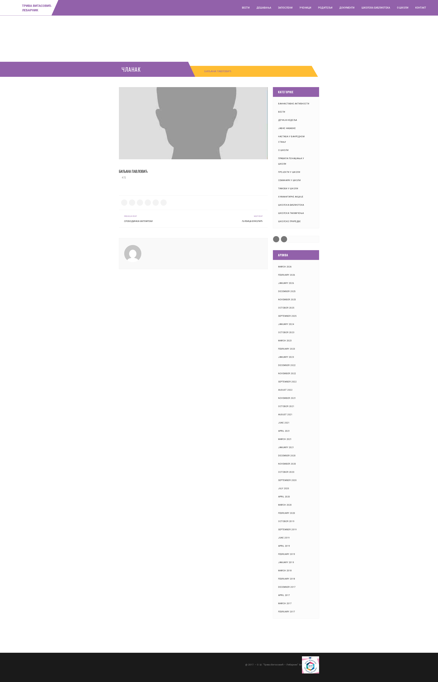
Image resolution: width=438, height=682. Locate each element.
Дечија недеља (287, 120)
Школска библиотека (291, 205)
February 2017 (286, 611)
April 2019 (284, 546)
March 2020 (285, 505)
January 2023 (286, 357)
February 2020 (286, 513)
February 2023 (286, 349)
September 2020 (287, 480)
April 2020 (284, 497)
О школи (283, 150)
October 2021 (286, 406)
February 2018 (286, 579)
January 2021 (286, 447)
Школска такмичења (291, 213)
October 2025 (286, 308)
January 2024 (286, 324)
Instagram (284, 239)
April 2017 (284, 595)
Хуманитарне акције (290, 197)
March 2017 (285, 603)
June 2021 (283, 423)
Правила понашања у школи (291, 161)
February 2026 (286, 275)
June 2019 (283, 538)
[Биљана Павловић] (193, 123)
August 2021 (285, 414)
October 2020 (286, 472)
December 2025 (287, 291)
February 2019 (286, 554)
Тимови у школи (288, 188)
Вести (281, 112)
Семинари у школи (289, 180)
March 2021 (285, 439)
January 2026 (286, 283)
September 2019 (287, 529)
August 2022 (285, 390)
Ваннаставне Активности (293, 103)
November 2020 (287, 464)
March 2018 (285, 570)
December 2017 (287, 587)
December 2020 (287, 455)
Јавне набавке (287, 128)
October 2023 (286, 332)
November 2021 (287, 398)
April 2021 (284, 431)
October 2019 (286, 521)
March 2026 (285, 267)
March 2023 (285, 340)
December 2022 (287, 365)
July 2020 (283, 488)
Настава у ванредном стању (291, 139)
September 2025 (287, 316)
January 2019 (286, 562)
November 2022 (287, 373)
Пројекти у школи (289, 172)
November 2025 (287, 299)
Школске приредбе (289, 221)
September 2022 (287, 382)
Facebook (276, 239)
